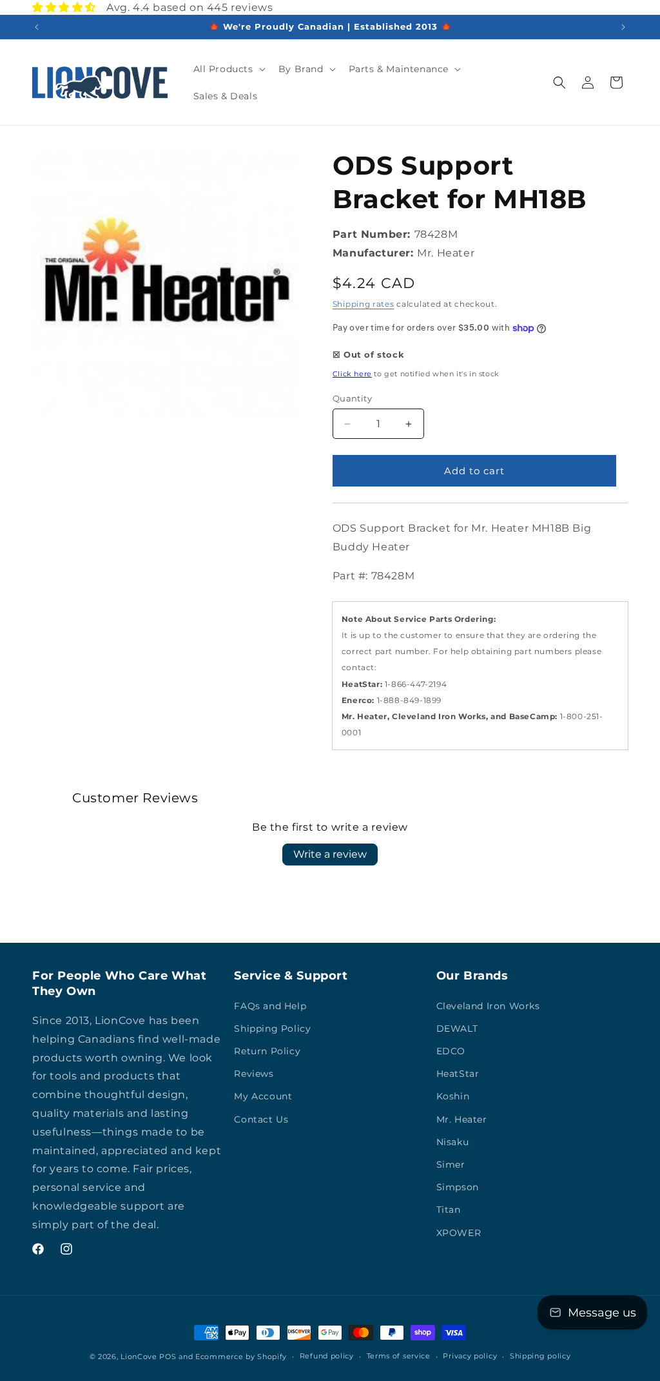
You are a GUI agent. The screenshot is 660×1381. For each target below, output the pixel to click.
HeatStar (458, 1073)
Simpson (457, 1187)
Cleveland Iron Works (488, 1006)
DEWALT (457, 1028)
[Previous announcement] (37, 27)
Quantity (352, 398)
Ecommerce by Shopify (241, 1356)
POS (167, 1356)
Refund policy (327, 1355)
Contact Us (261, 1119)
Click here (352, 373)
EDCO (450, 1051)
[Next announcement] (623, 27)
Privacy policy (470, 1355)
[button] (228, 68)
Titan (448, 1209)
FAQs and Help (270, 1006)
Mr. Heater (461, 1119)
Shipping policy (540, 1355)
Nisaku (452, 1142)
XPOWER (458, 1233)
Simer (450, 1164)
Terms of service (399, 1355)
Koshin (453, 1096)
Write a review (330, 854)
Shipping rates (363, 304)
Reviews (253, 1073)
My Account (263, 1096)
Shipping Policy (272, 1028)
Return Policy (267, 1051)
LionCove (139, 1356)
